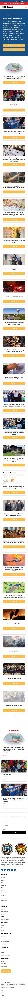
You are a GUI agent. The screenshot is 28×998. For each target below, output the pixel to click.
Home (4, 15)
